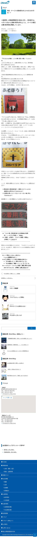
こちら (12, 239)
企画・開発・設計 (9, 468)
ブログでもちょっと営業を (17, 297)
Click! (21, 235)
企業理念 (5, 494)
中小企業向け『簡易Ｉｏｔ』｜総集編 (12, 273)
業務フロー (6, 475)
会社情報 (5, 478)
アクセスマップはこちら (9, 393)
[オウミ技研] (5, 2)
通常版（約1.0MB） (9, 449)
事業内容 (5, 465)
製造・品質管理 (8, 471)
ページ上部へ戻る (35, 535)
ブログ (5, 517)
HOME (5, 462)
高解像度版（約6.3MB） (10, 452)
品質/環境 (5, 503)
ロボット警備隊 (14, 288)
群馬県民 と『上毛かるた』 (7, 278)
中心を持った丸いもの (16, 315)
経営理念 (6, 497)
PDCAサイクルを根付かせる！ (18, 306)
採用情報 (5, 513)
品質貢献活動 (8, 507)
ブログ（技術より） (8, 520)
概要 (5, 482)
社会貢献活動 (8, 509)
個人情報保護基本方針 (9, 531)
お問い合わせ (23, 267)
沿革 (5, 484)
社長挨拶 (6, 500)
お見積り (5, 524)
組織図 (6, 487)
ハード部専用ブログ (10, 257)
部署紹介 (6, 490)
